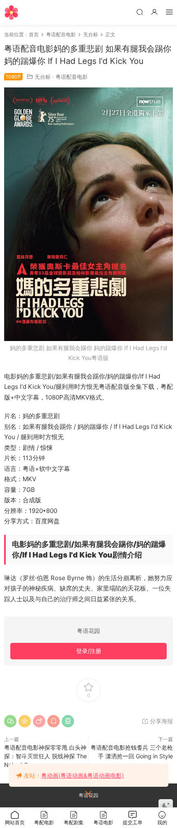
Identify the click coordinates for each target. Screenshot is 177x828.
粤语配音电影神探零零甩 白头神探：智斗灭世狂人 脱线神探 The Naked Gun (45, 756)
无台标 (43, 76)
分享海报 (160, 720)
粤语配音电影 (72, 76)
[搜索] (139, 12)
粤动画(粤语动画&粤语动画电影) (82, 775)
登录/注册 (88, 650)
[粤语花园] (11, 12)
